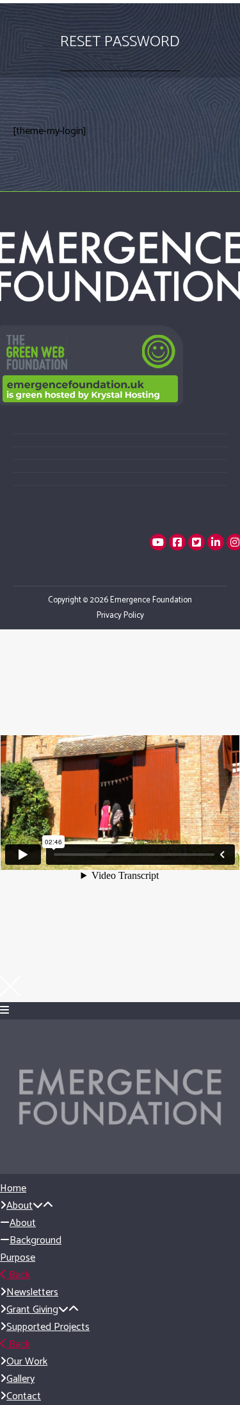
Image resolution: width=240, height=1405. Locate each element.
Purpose (17, 1257)
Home (13, 1188)
